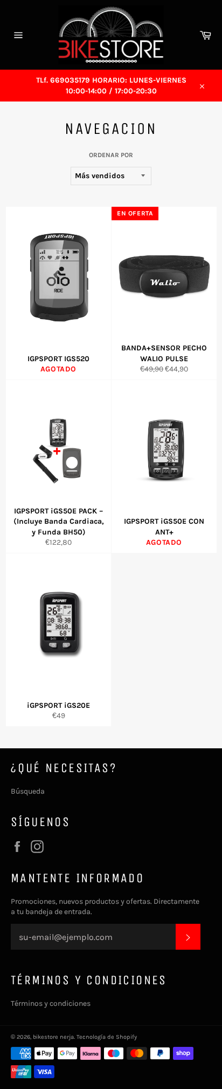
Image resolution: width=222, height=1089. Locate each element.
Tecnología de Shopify (107, 1036)
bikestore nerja (53, 1036)
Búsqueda (28, 791)
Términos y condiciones (51, 1003)
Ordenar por (111, 155)
